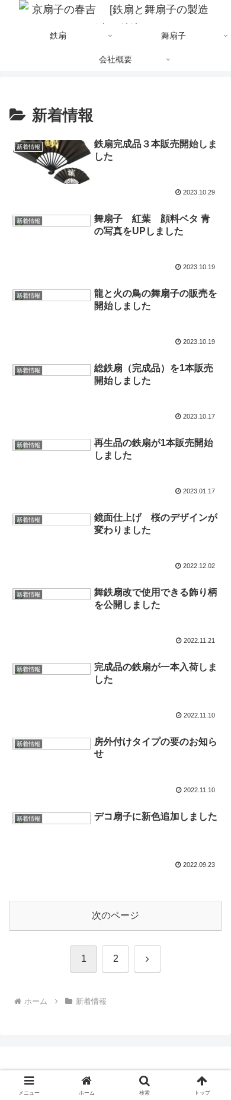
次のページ (115, 915)
